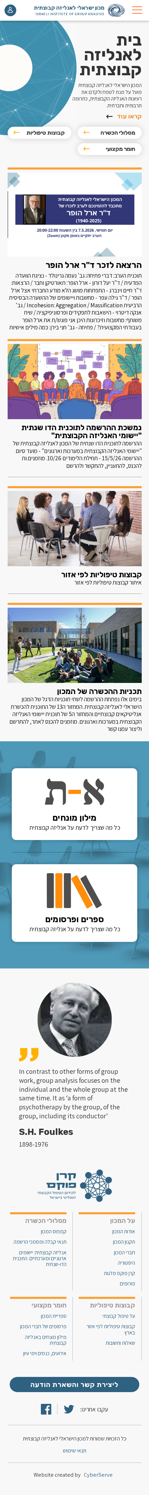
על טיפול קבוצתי (119, 1316)
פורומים (127, 1283)
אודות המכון (123, 1231)
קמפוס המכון (54, 1231)
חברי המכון (124, 1252)
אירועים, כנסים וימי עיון (45, 1353)
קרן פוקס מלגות (119, 1273)
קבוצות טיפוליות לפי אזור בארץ (111, 1329)
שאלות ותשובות (120, 1343)
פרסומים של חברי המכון (43, 1326)
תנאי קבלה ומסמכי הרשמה (40, 1242)
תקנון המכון (124, 1242)
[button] (137, 10)
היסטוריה (126, 1263)
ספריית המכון (54, 1316)
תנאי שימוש (74, 1451)
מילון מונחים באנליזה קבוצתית (46, 1340)
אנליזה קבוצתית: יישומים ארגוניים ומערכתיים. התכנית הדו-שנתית (40, 1258)
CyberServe (98, 1475)
